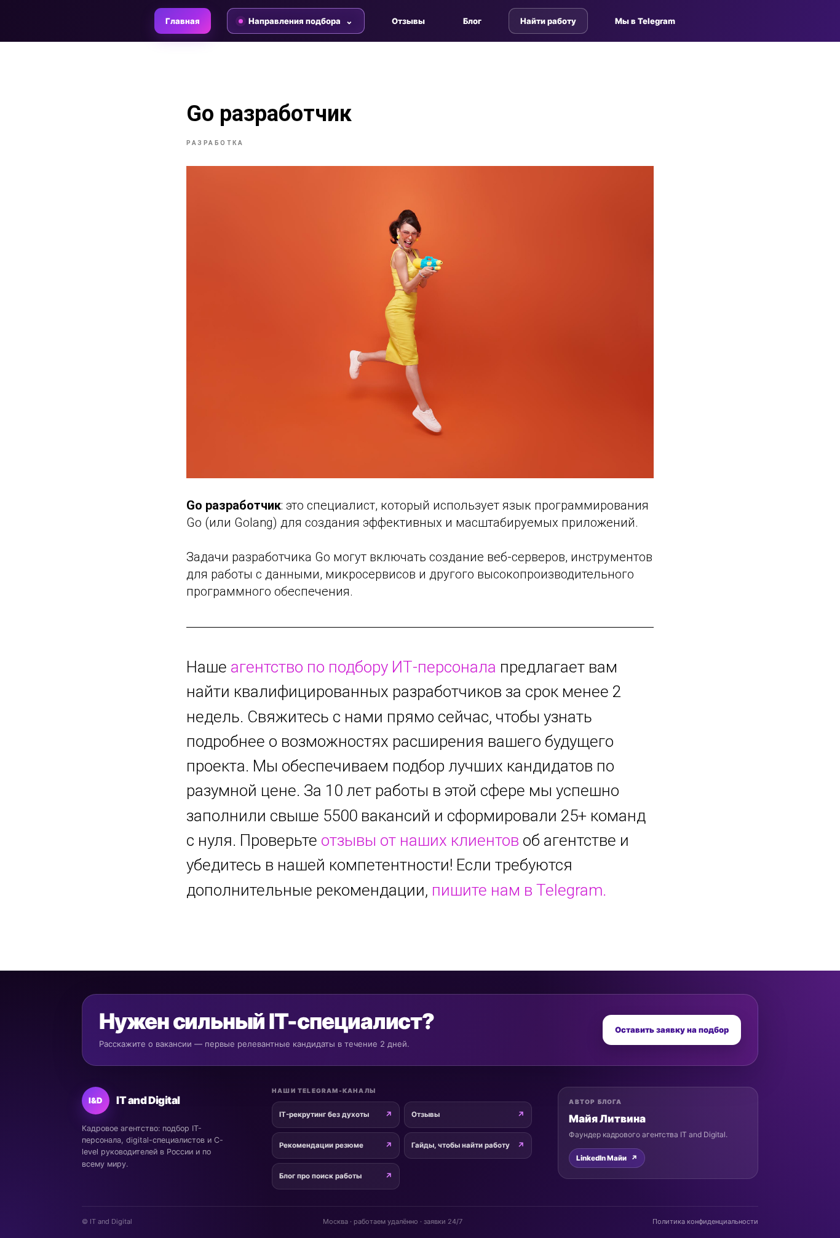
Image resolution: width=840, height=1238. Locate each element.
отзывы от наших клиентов (422, 840)
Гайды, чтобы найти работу (460, 1145)
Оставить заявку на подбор (672, 1030)
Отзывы (408, 21)
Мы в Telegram (645, 21)
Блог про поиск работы (320, 1176)
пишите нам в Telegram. (519, 890)
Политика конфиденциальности (705, 1221)
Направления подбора (294, 21)
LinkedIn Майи (607, 1158)
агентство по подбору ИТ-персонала (363, 667)
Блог (472, 21)
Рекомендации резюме (321, 1145)
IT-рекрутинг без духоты (324, 1114)
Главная (182, 21)
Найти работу (548, 21)
